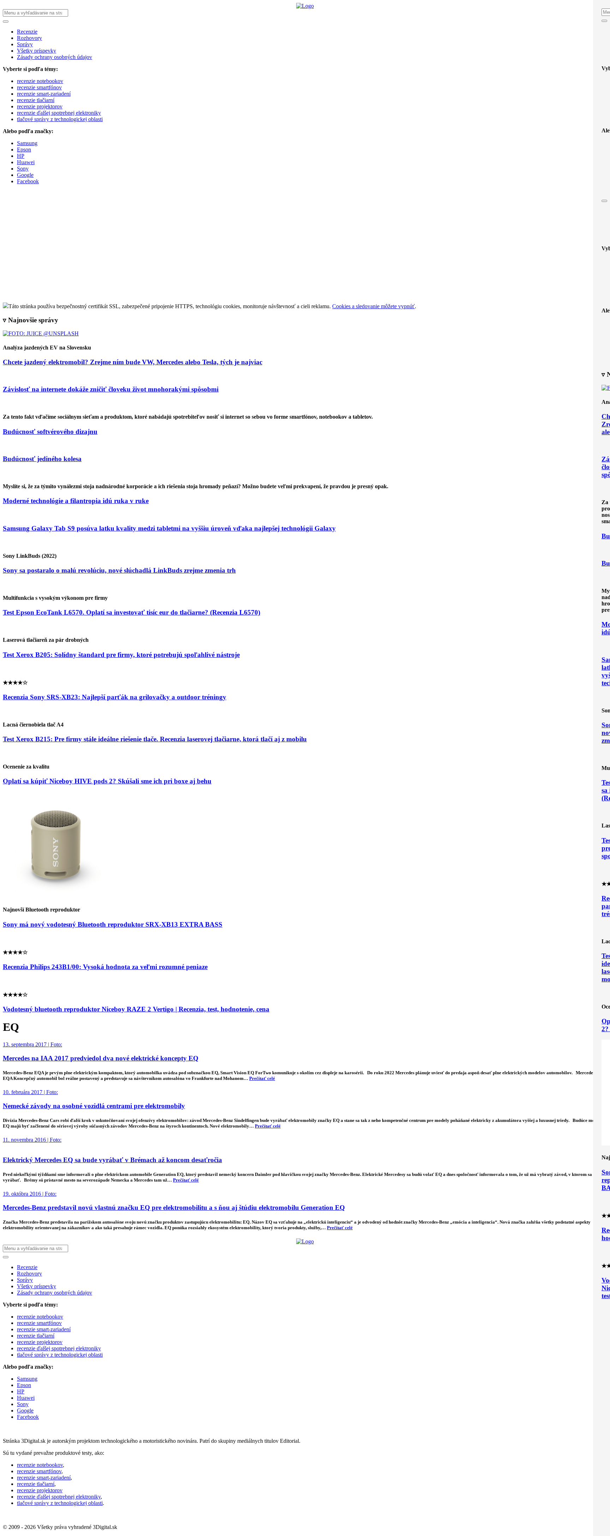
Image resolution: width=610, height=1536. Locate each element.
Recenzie (27, 32)
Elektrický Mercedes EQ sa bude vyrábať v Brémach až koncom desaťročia (112, 1160)
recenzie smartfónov (39, 87)
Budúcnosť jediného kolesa (42, 458)
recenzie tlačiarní (35, 100)
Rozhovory (29, 38)
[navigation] (305, 103)
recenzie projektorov (39, 106)
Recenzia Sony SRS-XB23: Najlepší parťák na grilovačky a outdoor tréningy (114, 697)
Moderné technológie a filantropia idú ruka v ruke (76, 500)
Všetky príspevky (36, 51)
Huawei (26, 162)
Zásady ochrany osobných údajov (54, 57)
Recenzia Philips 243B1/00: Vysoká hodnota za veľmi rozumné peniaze (105, 966)
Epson (24, 150)
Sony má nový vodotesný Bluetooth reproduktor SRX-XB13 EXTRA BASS (112, 924)
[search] (305, 97)
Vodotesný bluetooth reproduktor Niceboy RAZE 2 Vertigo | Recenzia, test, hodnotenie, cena (136, 1009)
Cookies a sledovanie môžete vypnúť (373, 306)
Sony (23, 169)
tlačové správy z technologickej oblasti (60, 119)
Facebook (28, 181)
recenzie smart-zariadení (44, 94)
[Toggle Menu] (604, 21)
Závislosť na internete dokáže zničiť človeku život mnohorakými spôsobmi (111, 389)
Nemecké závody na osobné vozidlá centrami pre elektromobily (94, 1106)
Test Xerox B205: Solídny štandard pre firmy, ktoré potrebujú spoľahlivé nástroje (121, 654)
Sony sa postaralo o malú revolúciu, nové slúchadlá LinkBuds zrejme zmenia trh (119, 570)
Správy (25, 44)
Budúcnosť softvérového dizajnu (50, 431)
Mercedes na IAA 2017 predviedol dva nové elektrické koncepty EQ (100, 1058)
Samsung (27, 143)
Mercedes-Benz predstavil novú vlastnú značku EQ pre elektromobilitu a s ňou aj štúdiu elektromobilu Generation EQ (174, 1207)
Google (25, 175)
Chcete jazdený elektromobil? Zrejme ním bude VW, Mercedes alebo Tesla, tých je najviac (132, 362)
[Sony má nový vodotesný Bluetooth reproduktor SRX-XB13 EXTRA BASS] (56, 896)
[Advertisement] (305, 249)
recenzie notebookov (40, 81)
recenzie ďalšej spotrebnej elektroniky (59, 113)
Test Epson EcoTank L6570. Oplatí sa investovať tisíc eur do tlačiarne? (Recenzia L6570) (131, 612)
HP (20, 156)
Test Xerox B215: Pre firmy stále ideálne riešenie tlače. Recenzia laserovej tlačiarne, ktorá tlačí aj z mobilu (155, 739)
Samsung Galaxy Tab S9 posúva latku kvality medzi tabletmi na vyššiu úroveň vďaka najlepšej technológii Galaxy (169, 528)
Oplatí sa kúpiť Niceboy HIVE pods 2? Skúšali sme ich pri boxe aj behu (107, 781)
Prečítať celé (262, 1078)
